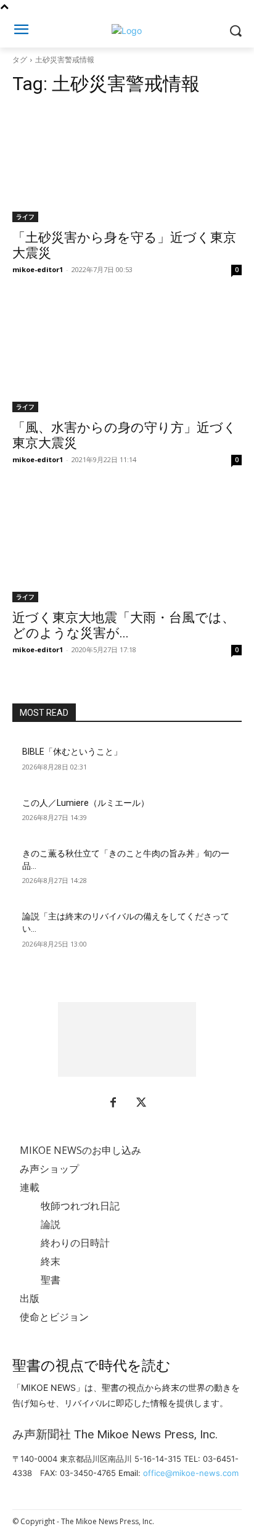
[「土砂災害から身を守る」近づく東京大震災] (127, 164)
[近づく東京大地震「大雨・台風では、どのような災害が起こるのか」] (127, 544)
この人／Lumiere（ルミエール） (85, 803)
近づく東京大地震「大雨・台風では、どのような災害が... (123, 625)
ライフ (25, 216)
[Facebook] (113, 1103)
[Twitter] (141, 1103)
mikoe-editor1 (37, 269)
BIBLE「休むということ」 (72, 752)
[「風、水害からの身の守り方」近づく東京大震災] (127, 354)
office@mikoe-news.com (191, 1473)
